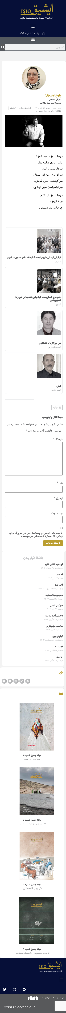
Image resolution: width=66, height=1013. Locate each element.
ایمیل (58, 498)
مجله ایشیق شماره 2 (32, 884)
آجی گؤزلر (58, 585)
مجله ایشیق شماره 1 (32, 949)
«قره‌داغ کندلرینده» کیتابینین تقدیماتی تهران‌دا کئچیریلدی (38, 298)
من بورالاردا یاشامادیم (50, 343)
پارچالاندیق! (53, 95)
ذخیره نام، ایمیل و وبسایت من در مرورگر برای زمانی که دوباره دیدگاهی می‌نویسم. (36, 534)
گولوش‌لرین (57, 636)
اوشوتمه (59, 646)
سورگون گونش (56, 605)
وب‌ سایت (57, 513)
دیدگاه (57, 439)
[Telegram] (24, 989)
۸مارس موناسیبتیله (54, 595)
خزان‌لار (59, 657)
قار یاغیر (59, 575)
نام (60, 483)
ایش (58, 386)
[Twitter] (5, 989)
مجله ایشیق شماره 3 (32, 820)
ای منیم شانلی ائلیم (54, 564)
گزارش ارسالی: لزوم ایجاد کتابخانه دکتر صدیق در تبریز (34, 258)
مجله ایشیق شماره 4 (32, 755)
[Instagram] (14, 989)
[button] (33, 26)
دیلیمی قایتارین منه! (54, 616)
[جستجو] (3, 47)
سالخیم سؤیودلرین (54, 626)
